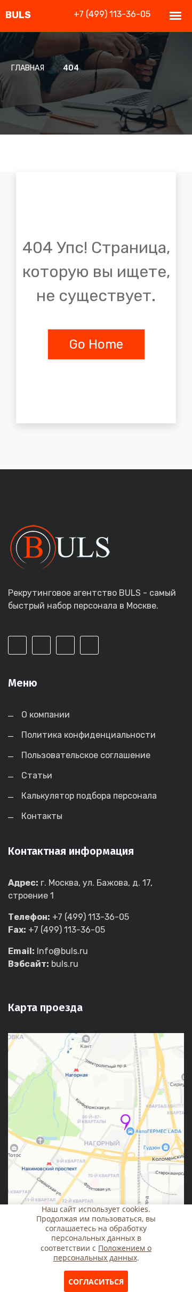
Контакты (41, 816)
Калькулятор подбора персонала (89, 796)
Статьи (36, 775)
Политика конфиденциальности (88, 735)
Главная (27, 68)
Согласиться (96, 1282)
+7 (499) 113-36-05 (112, 14)
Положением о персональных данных (102, 1253)
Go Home (96, 344)
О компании (45, 715)
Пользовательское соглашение (85, 755)
